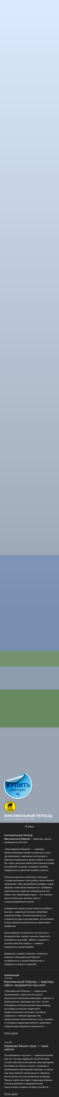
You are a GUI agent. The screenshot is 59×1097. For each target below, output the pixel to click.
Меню (31, 826)
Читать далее (11, 1032)
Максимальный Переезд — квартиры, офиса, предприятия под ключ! (29, 983)
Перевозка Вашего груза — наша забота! (26, 1047)
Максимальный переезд (28, 815)
